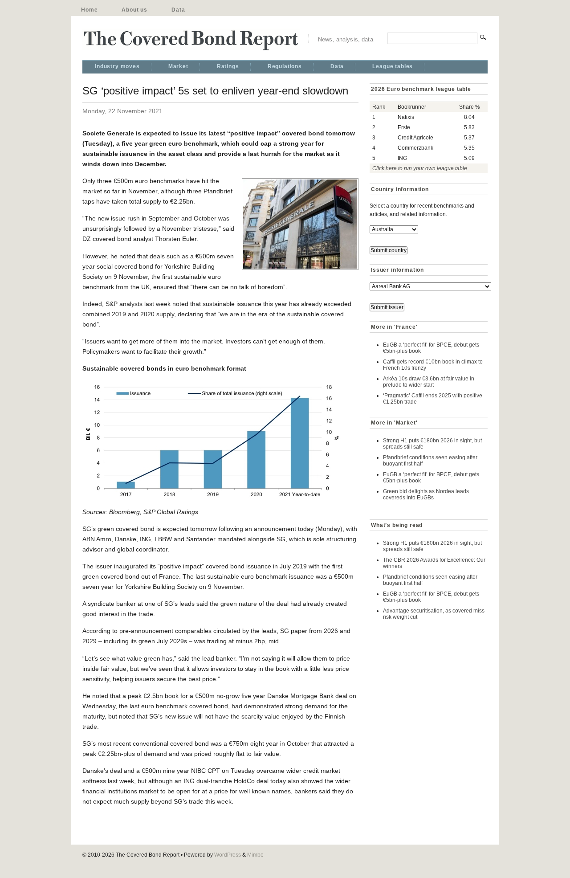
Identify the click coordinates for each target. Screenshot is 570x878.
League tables (392, 66)
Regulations (285, 66)
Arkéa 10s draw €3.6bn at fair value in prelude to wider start (428, 382)
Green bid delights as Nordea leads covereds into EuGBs (426, 494)
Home (89, 10)
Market (178, 66)
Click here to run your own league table (419, 168)
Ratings (228, 66)
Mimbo (255, 855)
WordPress (227, 855)
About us (134, 10)
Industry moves (117, 66)
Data (178, 10)
